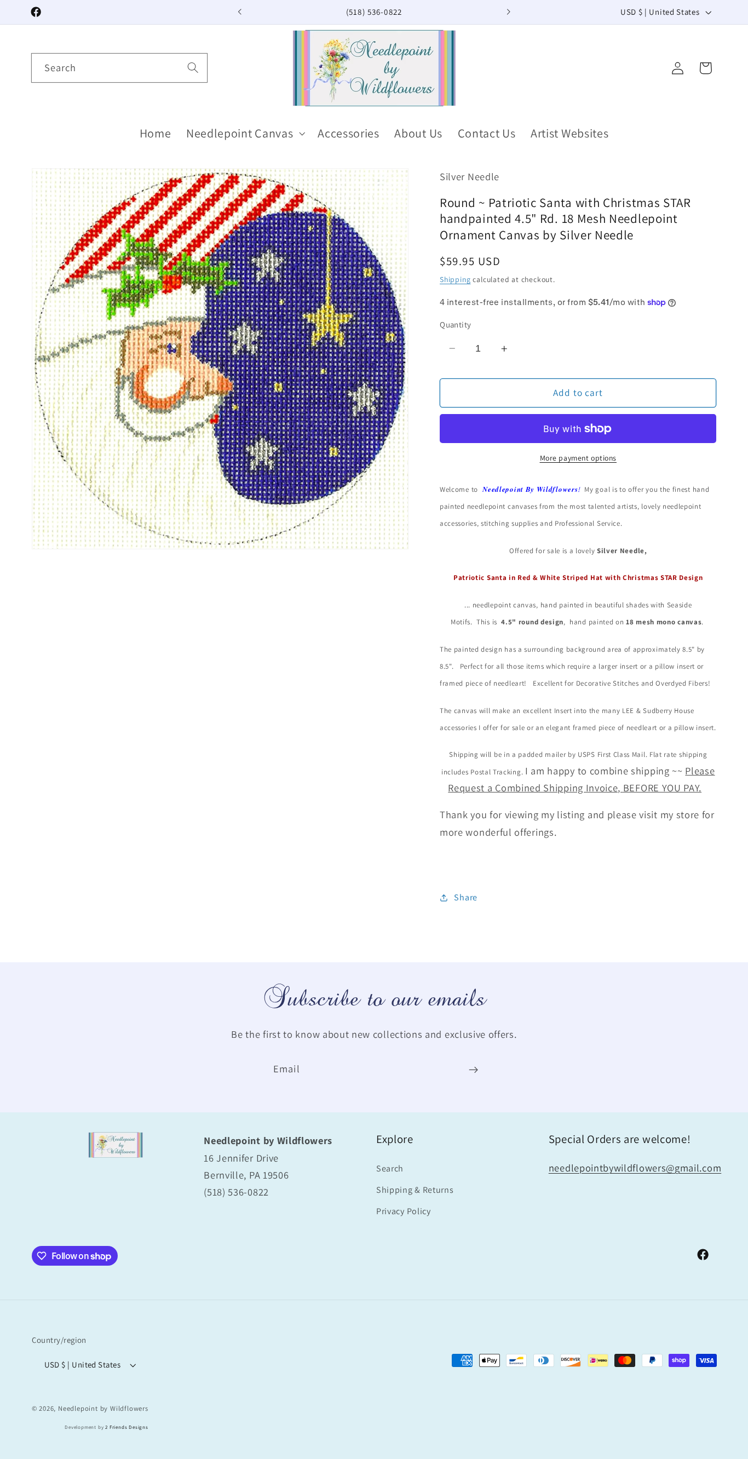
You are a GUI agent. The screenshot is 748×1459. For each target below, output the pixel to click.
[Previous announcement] (240, 12)
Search (390, 1168)
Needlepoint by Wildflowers (103, 1408)
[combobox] (119, 68)
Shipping (455, 279)
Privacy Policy (403, 1211)
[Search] (193, 68)
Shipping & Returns (414, 1190)
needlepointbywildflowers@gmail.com (635, 1167)
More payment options (578, 458)
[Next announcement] (508, 12)
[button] (244, 133)
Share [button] (465, 897)
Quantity (455, 324)
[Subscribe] (473, 1069)
